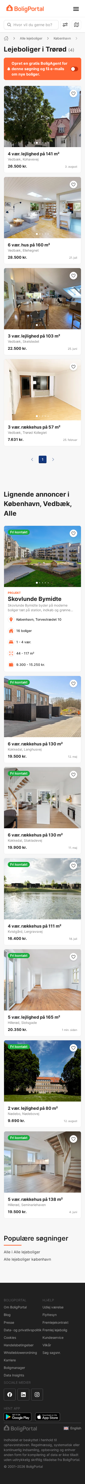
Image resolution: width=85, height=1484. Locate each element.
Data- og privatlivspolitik (23, 1330)
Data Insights (14, 1375)
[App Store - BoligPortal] (47, 1417)
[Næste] (53, 459)
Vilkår (46, 1345)
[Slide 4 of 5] (45, 142)
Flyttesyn (49, 1315)
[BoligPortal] (25, 8)
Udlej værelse (53, 1307)
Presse (9, 1322)
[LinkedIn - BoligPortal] (23, 1394)
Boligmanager (14, 1368)
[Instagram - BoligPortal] (37, 1394)
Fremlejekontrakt (55, 1322)
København (62, 38)
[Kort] (76, 24)
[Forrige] (32, 459)
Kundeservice (53, 1337)
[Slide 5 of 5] (48, 142)
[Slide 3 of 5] (42, 142)
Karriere (10, 1360)
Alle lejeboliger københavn (27, 1259)
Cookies (10, 1337)
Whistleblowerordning (20, 1353)
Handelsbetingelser (19, 1345)
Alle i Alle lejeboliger (22, 1252)
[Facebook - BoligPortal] (10, 1394)
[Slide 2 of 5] (39, 142)
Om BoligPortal (15, 1307)
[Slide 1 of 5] (36, 142)
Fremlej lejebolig (54, 1330)
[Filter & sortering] (65, 24)
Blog (7, 1315)
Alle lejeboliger (31, 38)
